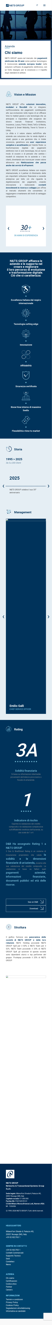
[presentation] (8, 228)
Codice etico (11, 1284)
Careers (9, 1290)
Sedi (8, 1258)
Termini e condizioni (14, 1299)
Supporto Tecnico (13, 1256)
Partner (9, 1287)
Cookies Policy (12, 1305)
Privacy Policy (12, 1302)
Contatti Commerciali (14, 1253)
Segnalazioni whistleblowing (18, 1308)
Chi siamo (10, 1278)
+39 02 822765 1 (13, 1237)
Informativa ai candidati (15, 1311)
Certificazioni (11, 1281)
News (8, 1264)
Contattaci (10, 1261)
